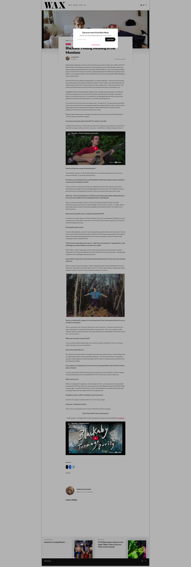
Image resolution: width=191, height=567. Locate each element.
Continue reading (95, 44)
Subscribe (110, 39)
